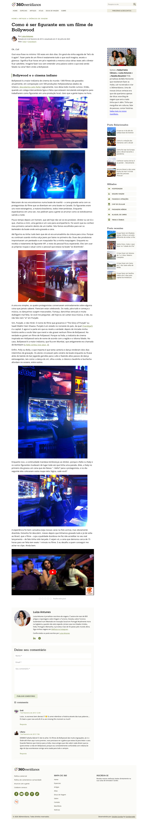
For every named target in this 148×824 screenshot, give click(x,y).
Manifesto (57, 806)
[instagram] (39, 638)
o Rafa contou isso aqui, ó (36, 344)
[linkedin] (34, 638)
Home (15, 11)
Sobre (63, 11)
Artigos (33, 11)
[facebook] (16, 794)
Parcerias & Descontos (121, 11)
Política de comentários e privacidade (27, 780)
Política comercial (20, 776)
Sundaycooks (130, 817)
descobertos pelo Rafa (30, 87)
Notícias (57, 810)
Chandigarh (32, 42)
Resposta (23, 724)
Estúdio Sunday (117, 817)
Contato (57, 802)
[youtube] (21, 794)
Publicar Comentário (26, 696)
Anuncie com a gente (21, 784)
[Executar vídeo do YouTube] (53, 572)
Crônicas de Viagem (38, 19)
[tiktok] (37, 794)
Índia (24, 42)
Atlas (41, 11)
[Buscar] (134, 4)
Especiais (23, 11)
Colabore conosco (20, 787)
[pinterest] (32, 794)
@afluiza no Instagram (59, 629)
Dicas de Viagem (52, 11)
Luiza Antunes (27, 36)
